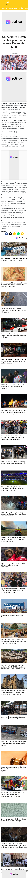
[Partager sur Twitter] (10, 234)
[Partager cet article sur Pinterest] (14, 234)
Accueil (4, 8)
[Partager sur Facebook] (6, 234)
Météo (21, 8)
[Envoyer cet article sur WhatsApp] (18, 234)
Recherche (12, 8)
